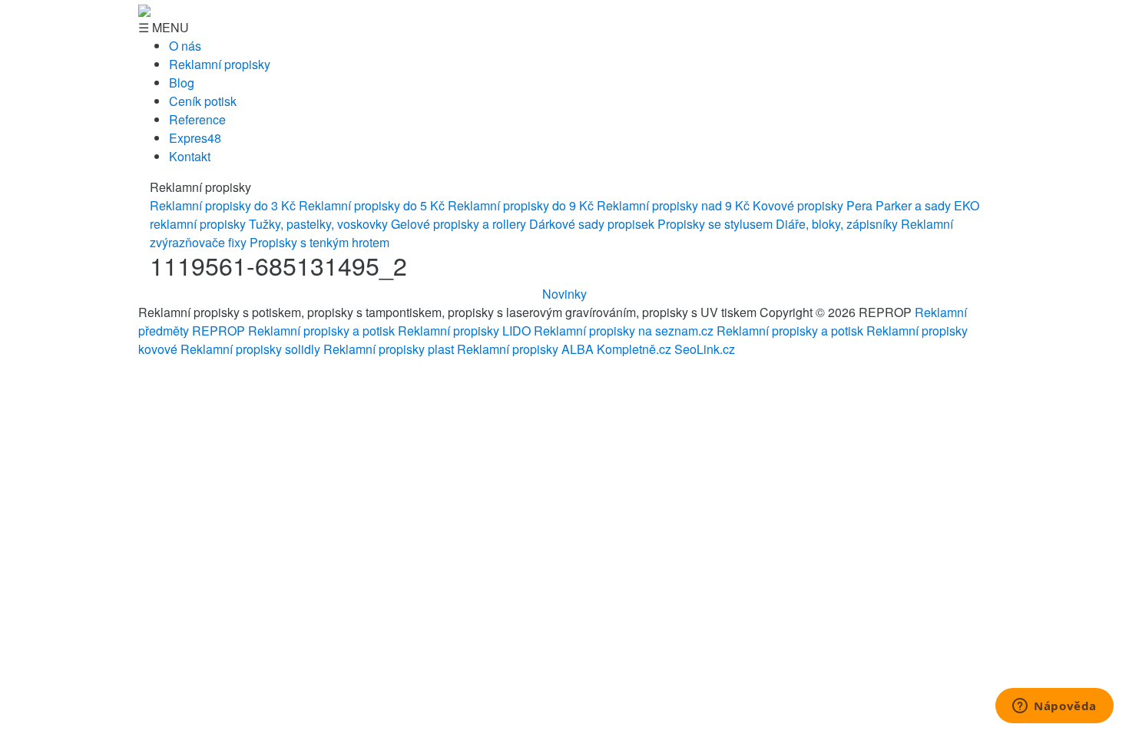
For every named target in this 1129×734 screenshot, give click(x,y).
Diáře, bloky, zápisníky (837, 224)
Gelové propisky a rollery (458, 224)
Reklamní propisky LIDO (464, 330)
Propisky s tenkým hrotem (319, 242)
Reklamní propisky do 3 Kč (223, 205)
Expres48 (195, 138)
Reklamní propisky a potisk (321, 330)
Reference (197, 119)
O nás (185, 46)
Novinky (564, 294)
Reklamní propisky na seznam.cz (623, 330)
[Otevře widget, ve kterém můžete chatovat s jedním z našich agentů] (1054, 707)
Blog (181, 82)
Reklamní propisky (219, 64)
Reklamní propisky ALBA (525, 349)
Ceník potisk (203, 101)
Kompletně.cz (634, 349)
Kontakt (189, 156)
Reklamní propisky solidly (250, 349)
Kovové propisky (798, 205)
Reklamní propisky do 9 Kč (521, 205)
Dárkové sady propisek (591, 224)
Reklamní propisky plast (388, 349)
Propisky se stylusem (715, 224)
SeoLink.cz (704, 349)
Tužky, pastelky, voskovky (318, 224)
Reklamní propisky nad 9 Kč (673, 205)
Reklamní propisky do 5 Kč (372, 205)
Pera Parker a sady (898, 205)
